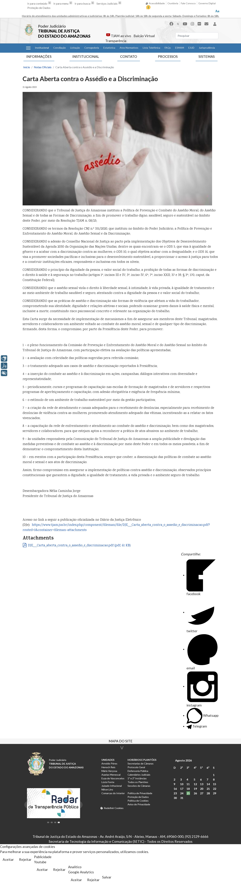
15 (214, 784)
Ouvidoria (172, 3)
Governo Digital (207, 3)
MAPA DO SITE (120, 741)
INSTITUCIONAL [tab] (85, 56)
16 (175, 788)
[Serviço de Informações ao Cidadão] (148, 7)
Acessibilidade (157, 3)
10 (181, 784)
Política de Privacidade (140, 793)
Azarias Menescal (110, 774)
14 (208, 784)
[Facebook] (171, 23)
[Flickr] (199, 23)
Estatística (109, 47)
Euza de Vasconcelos (112, 778)
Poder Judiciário (52, 26)
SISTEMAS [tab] (206, 56)
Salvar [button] (106, 877)
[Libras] (4, 358)
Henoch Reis (108, 767)
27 (201, 793)
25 (188, 793)
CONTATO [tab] (128, 56)
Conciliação (59, 47)
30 (175, 797)
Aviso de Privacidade (139, 804)
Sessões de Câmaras (139, 785)
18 (188, 788)
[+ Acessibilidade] (4, 373)
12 (195, 784)
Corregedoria (91, 47)
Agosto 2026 (183, 760)
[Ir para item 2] (52, 822)
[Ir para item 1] (48, 822)
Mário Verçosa (109, 770)
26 (195, 793)
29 (214, 793)
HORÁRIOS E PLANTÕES (142, 759)
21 (208, 788)
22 (214, 788)
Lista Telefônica (151, 47)
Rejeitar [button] (25, 859)
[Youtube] (185, 23)
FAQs (168, 47)
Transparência (115, 41)
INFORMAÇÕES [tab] (39, 56)
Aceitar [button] (8, 859)
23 (175, 793)
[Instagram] (192, 23)
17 (181, 788)
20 (201, 788)
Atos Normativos (129, 47)
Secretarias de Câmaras (140, 763)
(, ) (79, 545)
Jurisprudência (207, 47)
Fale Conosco (188, 3)
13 (201, 784)
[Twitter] (178, 23)
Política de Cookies (138, 800)
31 (181, 797)
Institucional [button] (42, 47)
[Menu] (28, 48)
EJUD (191, 47)
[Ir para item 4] (59, 822)
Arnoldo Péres (109, 763)
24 (181, 793)
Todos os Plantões (138, 782)
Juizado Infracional (111, 785)
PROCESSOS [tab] (168, 56)
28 (208, 793)
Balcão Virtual (144, 36)
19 (195, 788)
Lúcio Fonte (107, 782)
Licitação (75, 47)
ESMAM (179, 47)
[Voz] (4, 366)
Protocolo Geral (136, 767)
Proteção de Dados (38, 7)
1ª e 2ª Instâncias (137, 778)
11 (188, 784)
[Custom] (206, 23)
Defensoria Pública (138, 770)
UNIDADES (107, 759)
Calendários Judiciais (139, 774)
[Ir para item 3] (55, 822)
